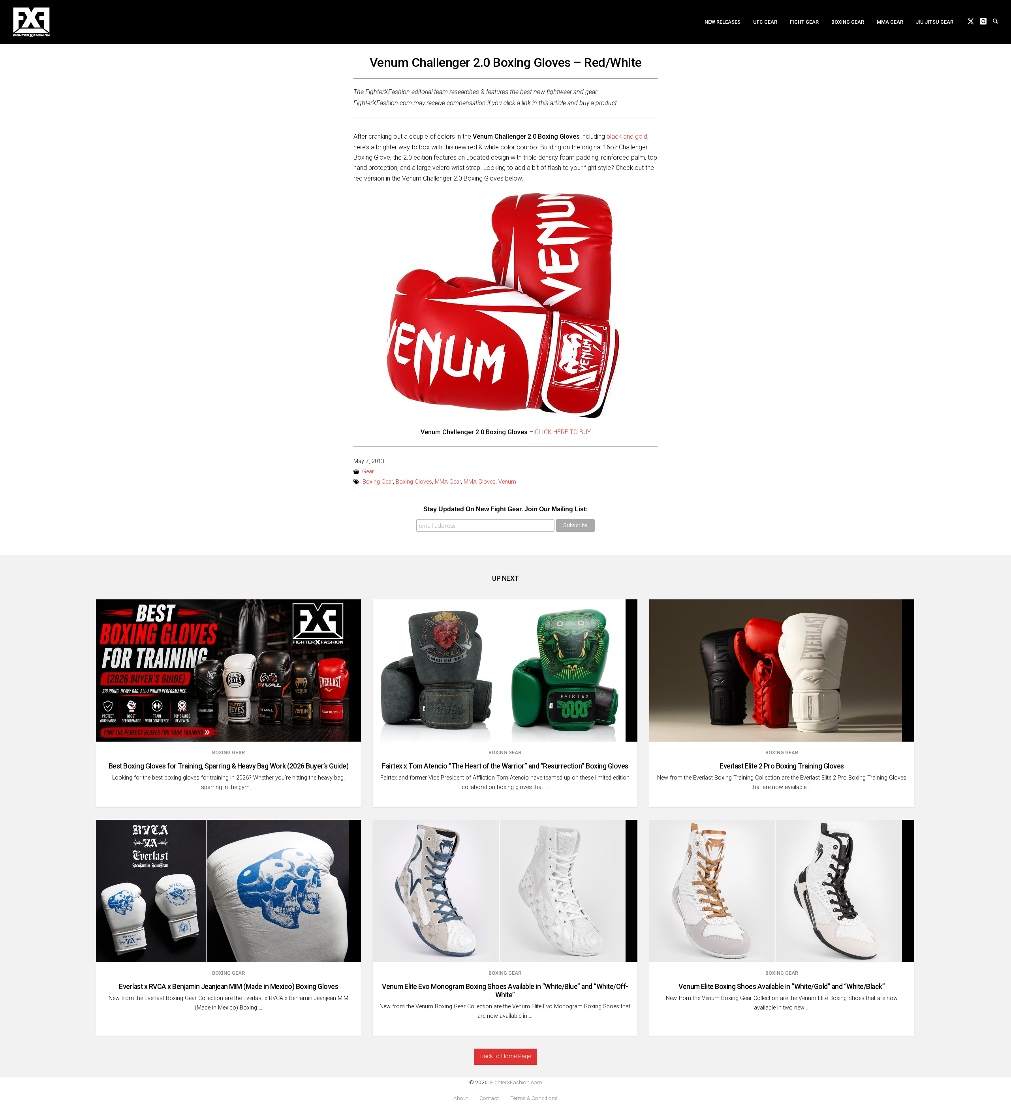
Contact (489, 1098)
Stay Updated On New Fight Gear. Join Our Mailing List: (505, 509)
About (460, 1098)
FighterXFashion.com (516, 1082)
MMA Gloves (480, 481)
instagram (986, 20)
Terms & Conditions (534, 1098)
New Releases (722, 22)
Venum (507, 481)
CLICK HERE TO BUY (563, 432)
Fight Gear (804, 22)
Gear (368, 471)
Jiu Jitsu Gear (934, 22)
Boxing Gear (847, 22)
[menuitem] (722, 22)
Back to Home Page (505, 1056)
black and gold (627, 136)
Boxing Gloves (414, 481)
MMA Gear (890, 22)
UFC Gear (765, 22)
